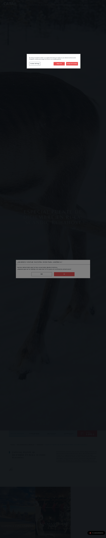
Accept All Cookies (72, 63)
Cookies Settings (34, 63)
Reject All (59, 63)
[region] (53, 61)
